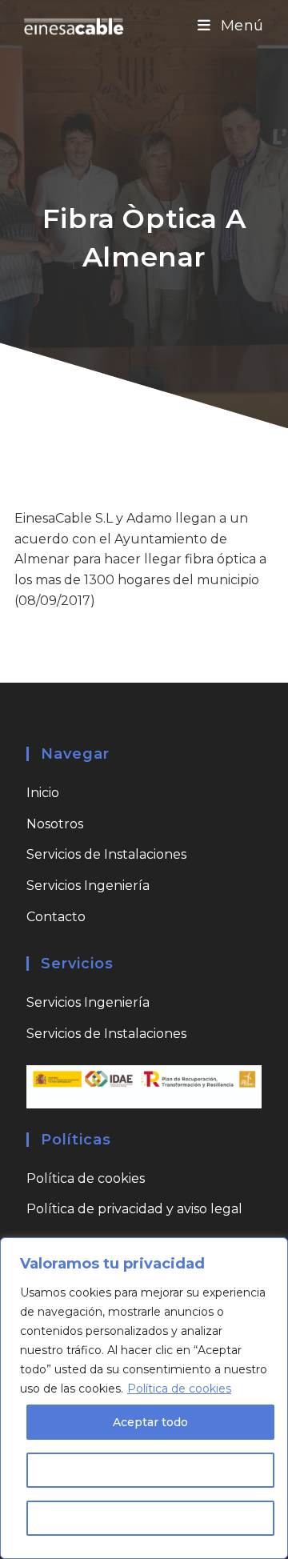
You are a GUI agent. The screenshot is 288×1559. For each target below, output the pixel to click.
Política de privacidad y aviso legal (134, 1208)
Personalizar (150, 1470)
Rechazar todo (151, 1518)
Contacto (56, 916)
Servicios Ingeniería (88, 885)
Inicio (42, 792)
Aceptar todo (150, 1422)
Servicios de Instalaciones (106, 854)
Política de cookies (179, 1388)
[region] (144, 1398)
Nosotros (54, 824)
